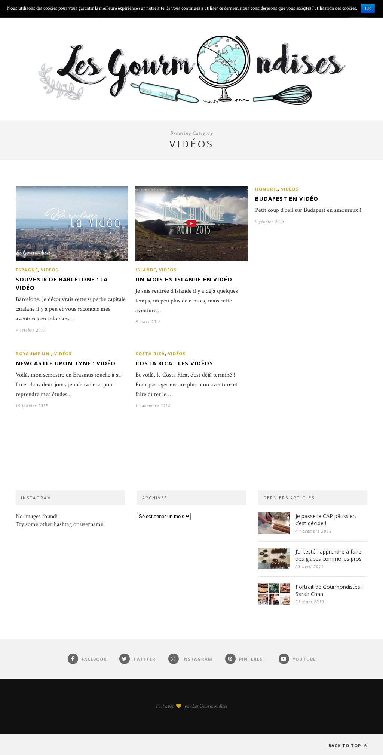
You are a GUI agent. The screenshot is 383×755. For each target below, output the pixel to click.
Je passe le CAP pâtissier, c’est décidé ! (325, 519)
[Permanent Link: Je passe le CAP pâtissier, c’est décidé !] (274, 532)
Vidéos (49, 270)
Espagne (27, 270)
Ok (368, 8)
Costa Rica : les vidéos (174, 363)
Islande (145, 270)
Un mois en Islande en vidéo (183, 279)
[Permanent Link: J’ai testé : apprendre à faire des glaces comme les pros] (274, 568)
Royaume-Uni (33, 353)
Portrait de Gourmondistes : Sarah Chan (329, 590)
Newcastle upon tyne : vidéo (66, 363)
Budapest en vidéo (286, 198)
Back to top (345, 745)
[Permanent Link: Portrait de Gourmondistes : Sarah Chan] (274, 603)
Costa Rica (150, 353)
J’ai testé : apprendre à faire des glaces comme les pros (328, 555)
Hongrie (266, 189)
